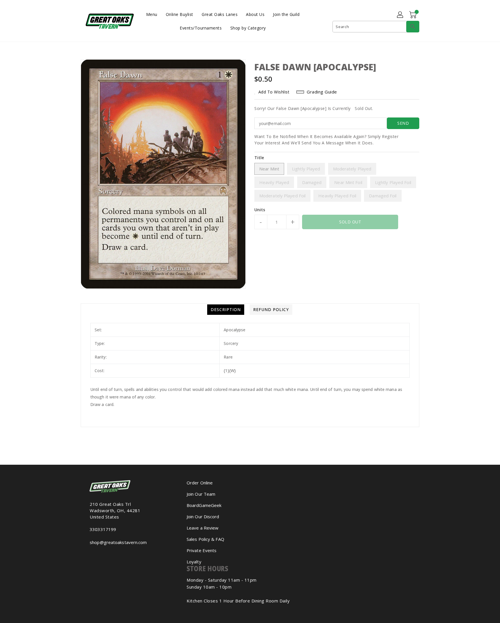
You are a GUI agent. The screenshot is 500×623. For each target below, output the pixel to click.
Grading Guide (322, 92)
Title (259, 157)
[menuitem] (152, 14)
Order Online (200, 483)
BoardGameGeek (204, 505)
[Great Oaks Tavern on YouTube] (96, 555)
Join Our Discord (203, 516)
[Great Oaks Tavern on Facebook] (87, 555)
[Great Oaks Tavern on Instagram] (91, 555)
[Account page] (400, 15)
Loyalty (194, 562)
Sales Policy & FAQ (205, 539)
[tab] (225, 309)
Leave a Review (202, 528)
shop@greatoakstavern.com (118, 542)
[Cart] (413, 15)
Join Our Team (201, 494)
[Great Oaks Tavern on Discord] (100, 555)
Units (259, 210)
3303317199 (103, 529)
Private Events (201, 550)
